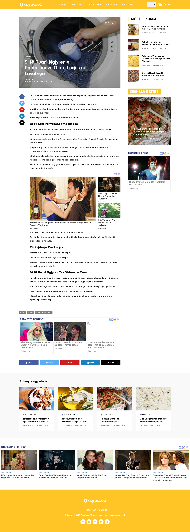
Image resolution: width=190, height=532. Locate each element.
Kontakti (102, 510)
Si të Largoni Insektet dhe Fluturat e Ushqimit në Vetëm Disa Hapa (153, 420)
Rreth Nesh (90, 510)
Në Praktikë (127, 4)
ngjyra (40, 312)
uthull (49, 312)
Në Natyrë (111, 4)
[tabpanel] (149, 121)
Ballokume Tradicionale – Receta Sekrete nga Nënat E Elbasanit (156, 58)
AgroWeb (29, 79)
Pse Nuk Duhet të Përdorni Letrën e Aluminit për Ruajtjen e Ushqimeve (112, 420)
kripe (23, 312)
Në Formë (60, 4)
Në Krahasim (77, 4)
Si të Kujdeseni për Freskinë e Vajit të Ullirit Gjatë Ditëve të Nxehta (74, 420)
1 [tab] (163, 100)
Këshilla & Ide (32, 56)
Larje (31, 312)
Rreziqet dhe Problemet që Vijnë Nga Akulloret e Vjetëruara (147, 132)
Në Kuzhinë (95, 4)
